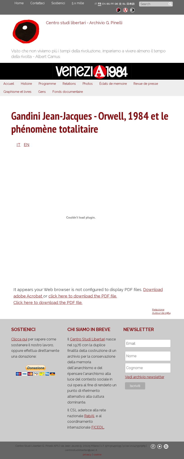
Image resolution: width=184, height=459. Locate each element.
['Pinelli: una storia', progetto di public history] (118, 9)
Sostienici (58, 3)
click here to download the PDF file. (82, 296)
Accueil (8, 83)
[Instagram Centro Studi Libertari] (166, 446)
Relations (69, 83)
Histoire (26, 83)
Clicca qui (19, 339)
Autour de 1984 (161, 312)
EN (104, 3)
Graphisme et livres (17, 92)
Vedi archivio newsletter (144, 377)
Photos (88, 83)
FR (99, 3)
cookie (97, 454)
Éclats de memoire (113, 83)
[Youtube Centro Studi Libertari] (159, 446)
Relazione (158, 309)
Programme (47, 83)
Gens (42, 92)
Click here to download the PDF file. (47, 302)
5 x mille (78, 3)
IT (96, 3)
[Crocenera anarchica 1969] (132, 9)
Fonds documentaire (68, 92)
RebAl (89, 416)
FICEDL (97, 427)
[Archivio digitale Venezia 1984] (125, 9)
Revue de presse (146, 83)
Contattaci (37, 3)
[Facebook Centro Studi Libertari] (153, 446)
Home (19, 3)
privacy (87, 454)
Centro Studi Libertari (87, 339)
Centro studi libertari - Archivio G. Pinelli (84, 22)
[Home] (28, 32)
